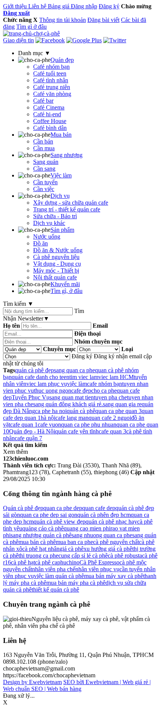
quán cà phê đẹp (34, 370)
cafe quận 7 (28, 438)
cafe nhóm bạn (104, 384)
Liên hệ (38, 6)
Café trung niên (51, 87)
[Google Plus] (84, 40)
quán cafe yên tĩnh (77, 431)
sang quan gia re (122, 404)
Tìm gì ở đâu (31, 26)
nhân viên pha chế (53, 569)
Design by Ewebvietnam (32, 682)
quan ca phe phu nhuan (88, 424)
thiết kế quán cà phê (55, 589)
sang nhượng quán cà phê (41, 535)
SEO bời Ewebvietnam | (92, 682)
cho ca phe (104, 390)
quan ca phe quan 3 (118, 411)
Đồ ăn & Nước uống (58, 250)
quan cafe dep (98, 508)
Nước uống (46, 236)
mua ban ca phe (74, 542)
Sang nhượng (66, 155)
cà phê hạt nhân (41, 549)
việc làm (77, 384)
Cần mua (44, 148)
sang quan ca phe (74, 370)
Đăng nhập (84, 6)
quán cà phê (81, 411)
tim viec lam (83, 377)
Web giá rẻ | (136, 682)
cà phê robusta (125, 555)
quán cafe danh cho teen (40, 377)
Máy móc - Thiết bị (56, 270)
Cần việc (43, 189)
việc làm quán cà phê (59, 576)
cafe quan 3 (112, 431)
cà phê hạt (23, 562)
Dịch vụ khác (49, 223)
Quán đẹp (62, 60)
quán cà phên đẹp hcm (104, 515)
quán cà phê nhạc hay (111, 521)
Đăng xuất (16, 13)
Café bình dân (50, 128)
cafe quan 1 (24, 424)
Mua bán (61, 134)
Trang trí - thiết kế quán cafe (66, 209)
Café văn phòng (52, 94)
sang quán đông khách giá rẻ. (68, 404)
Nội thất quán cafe (55, 277)
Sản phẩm (62, 230)
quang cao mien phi (87, 528)
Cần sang (44, 168)
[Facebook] (50, 40)
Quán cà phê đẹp (23, 508)
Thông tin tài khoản (62, 20)
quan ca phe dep (62, 508)
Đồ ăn (40, 243)
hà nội (48, 418)
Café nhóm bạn (51, 66)
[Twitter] (114, 40)
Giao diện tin (18, 40)
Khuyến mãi (65, 284)
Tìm (79, 311)
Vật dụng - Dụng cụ (57, 263)
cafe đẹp (81, 390)
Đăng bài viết (103, 20)
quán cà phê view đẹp (60, 521)
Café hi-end (47, 114)
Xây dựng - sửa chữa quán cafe (70, 202)
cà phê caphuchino (57, 562)
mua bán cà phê (37, 542)
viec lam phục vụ (46, 384)
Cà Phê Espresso (99, 562)
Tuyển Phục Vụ (30, 397)
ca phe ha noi (51, 411)
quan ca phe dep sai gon (48, 515)
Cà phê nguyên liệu (56, 257)
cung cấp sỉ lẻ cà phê (83, 555)
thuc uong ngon (52, 390)
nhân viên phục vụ (97, 569)
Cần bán (43, 141)
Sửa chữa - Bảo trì (55, 216)
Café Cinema (48, 107)
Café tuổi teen (49, 73)
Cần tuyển (45, 182)
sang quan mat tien (71, 397)
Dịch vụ (60, 196)
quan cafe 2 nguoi (110, 418)
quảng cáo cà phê (43, 528)
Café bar (43, 100)
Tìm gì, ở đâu (66, 291)
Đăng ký (109, 6)
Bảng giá (59, 6)
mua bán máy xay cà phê (113, 576)
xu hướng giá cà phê (108, 549)
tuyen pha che (110, 397)
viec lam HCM (116, 377)
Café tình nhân (50, 80)
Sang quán (45, 162)
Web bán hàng (64, 689)
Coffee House (49, 121)
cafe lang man (72, 418)
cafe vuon (49, 424)
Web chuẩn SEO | (25, 689)
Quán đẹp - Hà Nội (32, 431)
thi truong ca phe (38, 555)
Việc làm (61, 175)
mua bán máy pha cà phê (75, 583)
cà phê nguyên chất (116, 542)
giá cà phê (72, 549)
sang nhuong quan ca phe (102, 535)
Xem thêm (15, 452)
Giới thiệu (15, 6)
